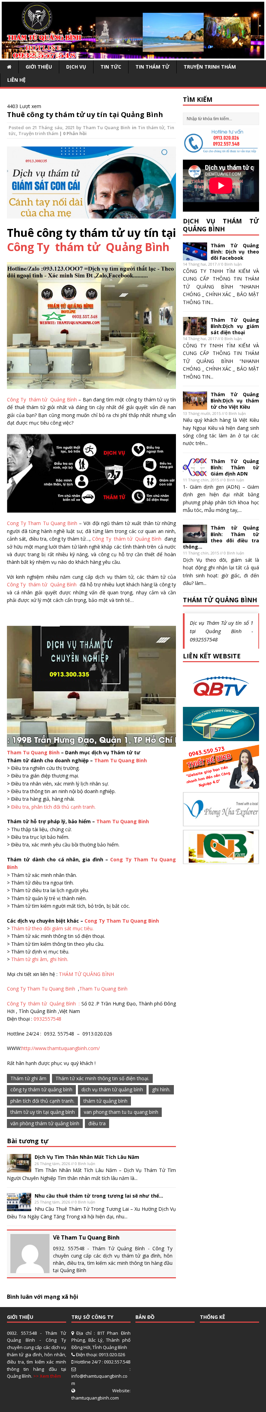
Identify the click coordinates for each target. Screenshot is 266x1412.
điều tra (97, 1123)
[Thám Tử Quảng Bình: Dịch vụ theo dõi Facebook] (195, 256)
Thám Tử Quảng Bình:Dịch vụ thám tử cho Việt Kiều (235, 400)
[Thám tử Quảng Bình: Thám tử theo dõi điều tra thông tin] (195, 539)
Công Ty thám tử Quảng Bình (88, 246)
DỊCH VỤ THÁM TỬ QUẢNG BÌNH (221, 225)
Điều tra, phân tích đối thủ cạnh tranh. (53, 806)
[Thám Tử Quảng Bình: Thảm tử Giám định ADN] (195, 472)
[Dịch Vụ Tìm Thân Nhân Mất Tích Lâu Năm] (19, 1168)
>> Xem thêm (47, 1376)
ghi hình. (161, 1089)
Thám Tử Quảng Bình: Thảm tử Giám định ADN (235, 467)
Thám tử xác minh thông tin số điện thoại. (102, 1078)
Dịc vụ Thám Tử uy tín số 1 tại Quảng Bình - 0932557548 (221, 631)
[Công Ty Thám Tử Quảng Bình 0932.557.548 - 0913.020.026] (133, 54)
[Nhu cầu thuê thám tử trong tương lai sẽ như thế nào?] (19, 1207)
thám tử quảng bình (105, 1101)
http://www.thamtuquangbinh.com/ (60, 1048)
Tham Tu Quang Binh (106, 127)
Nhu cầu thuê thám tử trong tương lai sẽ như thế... (99, 1195)
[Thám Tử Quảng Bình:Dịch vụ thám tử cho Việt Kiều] (195, 405)
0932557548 (47, 1018)
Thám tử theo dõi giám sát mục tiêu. (52, 928)
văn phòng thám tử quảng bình (44, 1123)
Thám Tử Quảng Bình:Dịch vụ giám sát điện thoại (235, 326)
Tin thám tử (152, 66)
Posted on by (46, 127)
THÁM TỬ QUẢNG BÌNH (86, 974)
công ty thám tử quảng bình (41, 1089)
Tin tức (110, 66)
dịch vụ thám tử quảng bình (112, 1089)
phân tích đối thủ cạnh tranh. (42, 1101)
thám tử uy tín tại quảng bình (42, 1112)
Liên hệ (16, 80)
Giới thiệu (39, 66)
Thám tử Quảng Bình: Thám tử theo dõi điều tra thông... (221, 537)
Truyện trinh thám (210, 66)
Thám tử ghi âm (28, 1078)
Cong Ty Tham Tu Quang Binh (42, 523)
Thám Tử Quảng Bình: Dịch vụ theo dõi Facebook (235, 251)
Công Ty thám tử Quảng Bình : (44, 1003)
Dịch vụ (76, 66)
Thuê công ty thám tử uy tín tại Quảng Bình (85, 114)
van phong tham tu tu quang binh (121, 1112)
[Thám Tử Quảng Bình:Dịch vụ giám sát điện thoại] (195, 331)
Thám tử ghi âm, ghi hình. (39, 959)
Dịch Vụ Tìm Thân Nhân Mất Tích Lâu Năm (87, 1157)
